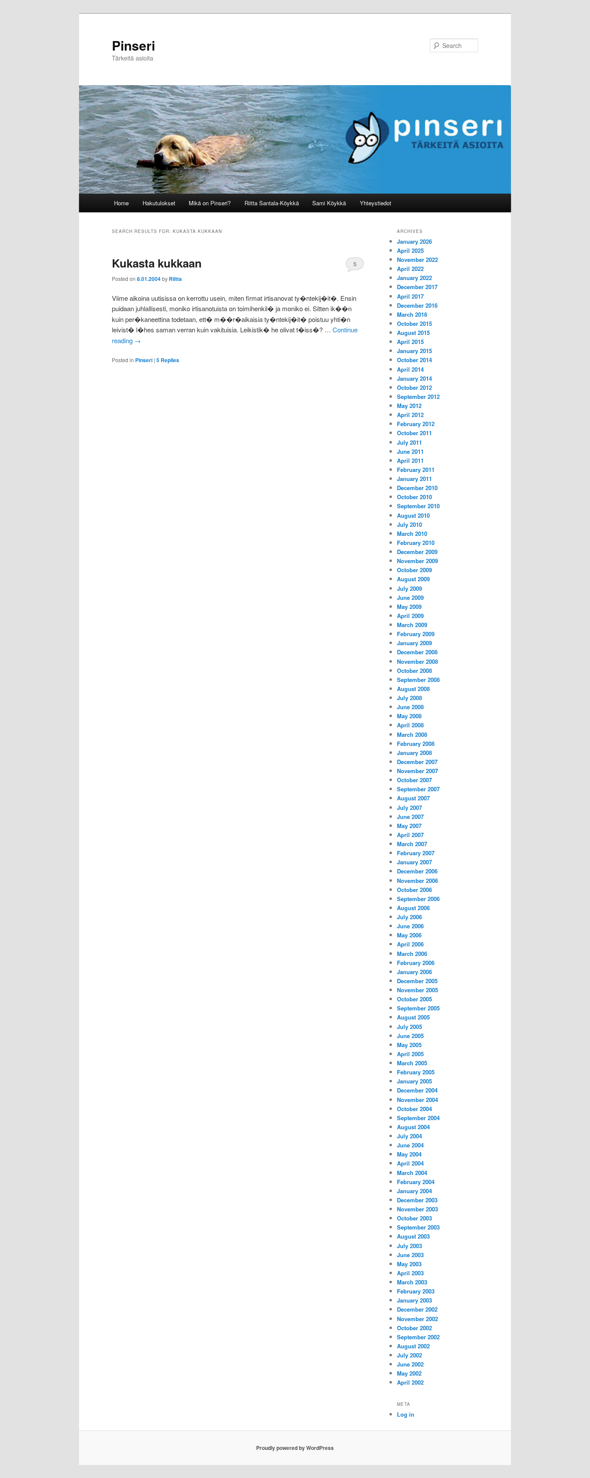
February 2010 (416, 542)
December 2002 (417, 1309)
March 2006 (412, 953)
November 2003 (417, 1209)
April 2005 (410, 1054)
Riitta (175, 279)
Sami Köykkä (329, 203)
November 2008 (417, 661)
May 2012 (409, 405)
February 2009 (416, 634)
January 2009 (414, 643)
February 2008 (416, 743)
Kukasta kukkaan (157, 263)
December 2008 (417, 652)
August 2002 (413, 1346)
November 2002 (417, 1319)
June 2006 (410, 926)
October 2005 (414, 999)
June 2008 (410, 707)
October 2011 (414, 433)
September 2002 (418, 1337)
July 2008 (409, 698)
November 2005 (417, 990)
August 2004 (413, 1127)
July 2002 (409, 1355)
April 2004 (410, 1163)
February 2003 (416, 1291)
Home (121, 203)
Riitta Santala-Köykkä (271, 203)
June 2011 (410, 451)
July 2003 (409, 1246)
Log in (405, 1414)
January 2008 (414, 753)
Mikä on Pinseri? (210, 203)
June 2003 (410, 1255)
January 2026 (414, 241)
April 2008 (410, 725)
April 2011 (410, 460)
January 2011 (414, 479)
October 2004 (414, 1109)
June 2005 (410, 1036)
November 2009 (417, 561)
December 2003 (417, 1200)
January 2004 (414, 1191)
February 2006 (416, 963)
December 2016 (417, 305)
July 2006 (409, 917)
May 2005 (409, 1045)
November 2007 (417, 771)
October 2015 (414, 323)
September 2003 (418, 1227)
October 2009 (414, 570)
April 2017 (410, 296)
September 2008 (418, 679)
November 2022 (417, 259)
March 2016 (412, 314)
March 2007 (412, 844)
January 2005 (414, 1081)
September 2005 (418, 1008)
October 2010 (414, 497)
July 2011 (409, 442)
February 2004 (416, 1182)
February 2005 (416, 1072)
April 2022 (410, 268)
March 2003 (412, 1282)
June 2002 (410, 1364)
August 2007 (413, 798)
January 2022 (414, 278)
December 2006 (417, 871)
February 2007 (416, 853)
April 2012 (410, 415)
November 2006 (417, 880)
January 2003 (414, 1300)
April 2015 (410, 342)
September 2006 (418, 899)
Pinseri (133, 45)
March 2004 (412, 1173)
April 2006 (410, 944)
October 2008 (414, 670)
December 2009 (417, 552)
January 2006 (414, 972)
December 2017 (417, 287)
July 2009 (409, 588)
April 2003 (410, 1273)
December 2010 (417, 488)
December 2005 (417, 981)
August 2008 (413, 689)
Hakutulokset (159, 203)
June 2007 (410, 816)
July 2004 (409, 1136)
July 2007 (409, 807)
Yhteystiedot (375, 203)
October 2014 (414, 360)
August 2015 (413, 332)
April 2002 (410, 1382)
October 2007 (414, 780)
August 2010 (413, 515)
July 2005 (409, 1026)
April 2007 (410, 835)
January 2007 (414, 862)
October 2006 (414, 890)
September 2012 (418, 396)
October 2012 (414, 387)
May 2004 (409, 1154)
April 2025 (410, 250)
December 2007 (417, 762)
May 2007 (409, 826)
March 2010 (412, 533)
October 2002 (414, 1328)
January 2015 (414, 351)
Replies (167, 360)
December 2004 (417, 1090)
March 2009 (412, 625)
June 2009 (410, 597)
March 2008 (412, 734)
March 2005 (412, 1063)
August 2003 (413, 1236)
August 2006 (413, 908)
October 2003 (414, 1218)
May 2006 (409, 935)
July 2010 (409, 524)
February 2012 (416, 424)
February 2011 (416, 469)
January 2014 (414, 378)
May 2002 (409, 1373)
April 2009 (410, 616)
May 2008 (409, 716)
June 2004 (410, 1145)
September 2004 (418, 1118)
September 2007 (418, 789)
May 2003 (409, 1264)
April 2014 (410, 369)
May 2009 (409, 606)
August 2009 (413, 579)
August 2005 (413, 1017)
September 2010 (418, 506)
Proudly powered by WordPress (295, 1448)
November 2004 (417, 1100)
